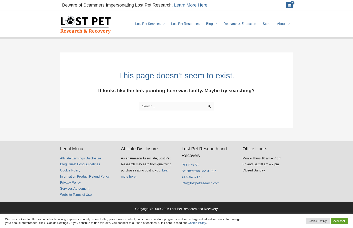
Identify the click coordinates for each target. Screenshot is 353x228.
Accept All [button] (339, 220)
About (281, 24)
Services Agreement (74, 188)
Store (266, 24)
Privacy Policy (70, 182)
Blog (209, 24)
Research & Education (239, 24)
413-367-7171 (192, 177)
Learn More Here (190, 5)
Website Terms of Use (76, 194)
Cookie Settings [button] (318, 220)
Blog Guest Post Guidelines (80, 164)
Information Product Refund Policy (84, 176)
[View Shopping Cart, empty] (289, 5)
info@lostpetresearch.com (200, 183)
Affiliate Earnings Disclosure (80, 158)
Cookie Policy (70, 170)
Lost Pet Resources (185, 24)
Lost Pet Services (148, 24)
